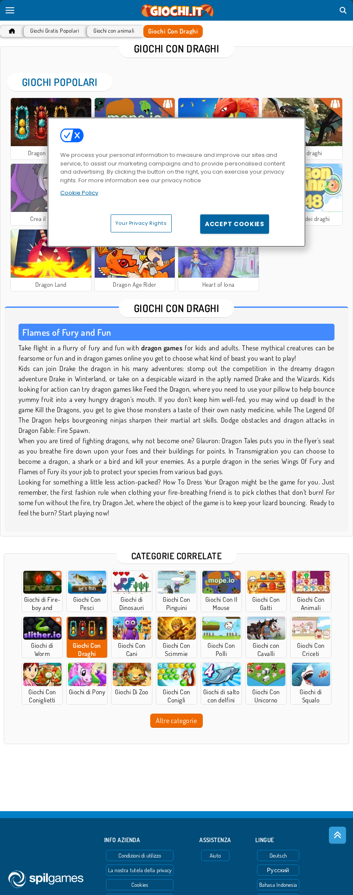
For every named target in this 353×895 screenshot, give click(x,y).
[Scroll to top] (337, 835)
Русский (278, 870)
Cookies (140, 884)
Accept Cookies (234, 224)
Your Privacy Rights (141, 223)
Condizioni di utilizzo (139, 855)
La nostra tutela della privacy (140, 870)
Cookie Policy (79, 193)
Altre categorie (176, 720)
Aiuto (215, 855)
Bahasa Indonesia (278, 884)
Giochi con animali (113, 31)
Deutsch (278, 855)
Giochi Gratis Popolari (54, 31)
